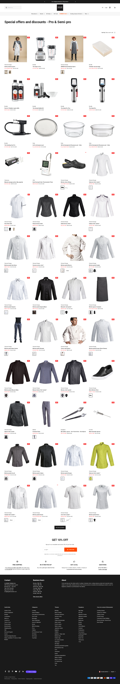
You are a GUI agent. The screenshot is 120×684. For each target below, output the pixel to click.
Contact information (38, 678)
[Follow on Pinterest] (12, 671)
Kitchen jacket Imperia (9, 307)
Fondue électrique (83, 634)
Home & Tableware (36, 622)
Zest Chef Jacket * (65, 514)
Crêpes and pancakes (60, 620)
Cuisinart (81, 628)
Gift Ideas (48, 13)
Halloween (57, 641)
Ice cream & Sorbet (59, 639)
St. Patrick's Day (58, 661)
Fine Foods (34, 616)
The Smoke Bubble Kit (38, 108)
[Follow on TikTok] (19, 671)
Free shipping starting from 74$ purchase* (60, 1)
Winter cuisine (58, 626)
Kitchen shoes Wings (66, 182)
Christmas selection (59, 614)
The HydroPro (92, 108)
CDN (34, 180)
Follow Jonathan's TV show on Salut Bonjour (12, 638)
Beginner (57, 630)
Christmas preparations (60, 655)
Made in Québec (58, 657)
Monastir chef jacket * (66, 307)
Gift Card (56, 13)
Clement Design (8, 64)
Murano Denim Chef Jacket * (40, 390)
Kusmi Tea (81, 638)
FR (102, 7)
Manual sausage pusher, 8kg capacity (13, 182)
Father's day (57, 638)
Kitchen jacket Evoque (66, 473)
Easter (56, 653)
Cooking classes (101, 610)
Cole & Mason (82, 626)
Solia (34, 143)
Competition (7, 616)
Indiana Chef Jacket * (94, 223)
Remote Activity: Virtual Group (104, 620)
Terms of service (21, 678)
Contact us (7, 620)
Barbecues (81, 620)
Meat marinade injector (94, 431)
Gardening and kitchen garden (61, 645)
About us (6, 618)
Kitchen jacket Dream (38, 514)
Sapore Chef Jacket (9, 431)
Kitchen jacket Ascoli (9, 473)
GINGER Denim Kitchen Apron (68, 66)
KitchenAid (81, 636)
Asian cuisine (58, 622)
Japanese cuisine (59, 628)
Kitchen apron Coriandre (95, 307)
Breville (34, 64)
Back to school (58, 659)
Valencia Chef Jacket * (94, 182)
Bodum (80, 622)
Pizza (33, 628)
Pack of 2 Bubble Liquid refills (11, 108)
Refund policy (7, 626)
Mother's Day (58, 636)
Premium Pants (36, 431)
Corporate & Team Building (103, 618)
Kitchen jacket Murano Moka (11, 390)
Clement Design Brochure (10, 636)
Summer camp (58, 616)
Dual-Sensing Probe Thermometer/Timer (43, 182)
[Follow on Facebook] (5, 671)
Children (34, 630)
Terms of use (7, 622)
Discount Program (8, 632)
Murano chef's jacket (66, 390)
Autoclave (81, 618)
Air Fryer (80, 612)
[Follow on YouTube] (16, 671)
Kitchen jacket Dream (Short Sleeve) (98, 348)
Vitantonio (6, 180)
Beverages (34, 618)
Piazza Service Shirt (38, 223)
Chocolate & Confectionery (38, 614)
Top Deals (34, 638)
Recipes (6, 614)
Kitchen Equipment (8, 612)
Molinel (34, 429)
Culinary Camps (100, 614)
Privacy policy (7, 624)
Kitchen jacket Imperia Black (40, 307)
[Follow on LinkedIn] (23, 671)
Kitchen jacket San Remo (10, 265)
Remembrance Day (59, 647)
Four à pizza (81, 632)
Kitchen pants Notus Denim (11, 348)
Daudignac (63, 429)
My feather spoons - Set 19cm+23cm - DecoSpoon (73, 431)
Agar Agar (81, 610)
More (86, 13)
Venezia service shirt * (38, 265)
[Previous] (44, 1)
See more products (60, 527)
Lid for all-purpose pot (38, 145)
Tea (55, 665)
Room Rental (100, 622)
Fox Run (91, 429)
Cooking (34, 610)
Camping (57, 618)
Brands (41, 13)
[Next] (75, 1)
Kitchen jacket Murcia (66, 265)
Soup (56, 663)
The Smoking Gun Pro (9, 145)
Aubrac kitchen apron (9, 66)
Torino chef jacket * (66, 348)
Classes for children (101, 612)
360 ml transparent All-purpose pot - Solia (71, 145)
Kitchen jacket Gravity (94, 265)
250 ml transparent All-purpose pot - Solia (99, 145)
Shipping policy (7, 628)
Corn (56, 649)
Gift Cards (34, 636)
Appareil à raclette (83, 616)
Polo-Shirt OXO (8, 223)
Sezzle (6, 634)
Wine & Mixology (36, 620)
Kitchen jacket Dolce (94, 514)
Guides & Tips (7, 610)
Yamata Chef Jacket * (9, 514)
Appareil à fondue (83, 614)
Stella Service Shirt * (66, 223)
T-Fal (80, 641)
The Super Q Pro (37, 66)
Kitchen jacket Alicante (38, 348)
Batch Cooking (58, 612)
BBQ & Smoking (35, 626)
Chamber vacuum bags (94, 66)
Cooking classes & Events (76, 13)
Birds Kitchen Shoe (93, 390)
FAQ (5, 630)
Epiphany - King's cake (60, 634)
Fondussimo (81, 630)
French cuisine (58, 624)
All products (34, 13)
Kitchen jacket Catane (38, 473)
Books (33, 624)
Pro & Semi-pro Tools (37, 632)
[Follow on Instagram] (9, 671)
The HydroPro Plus (65, 108)
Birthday (56, 610)
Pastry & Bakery (35, 612)
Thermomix (81, 639)
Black (67, 270)
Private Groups (100, 616)
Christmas (57, 651)
